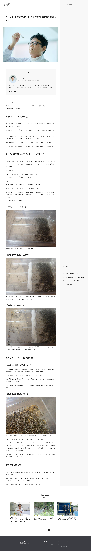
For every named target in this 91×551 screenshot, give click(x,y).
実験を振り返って (69, 284)
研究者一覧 (60, 541)
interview (11, 91)
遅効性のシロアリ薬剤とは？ (71, 273)
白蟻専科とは (52, 541)
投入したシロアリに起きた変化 (72, 281)
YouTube (58, 544)
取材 (59, 521)
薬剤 (14, 523)
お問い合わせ (68, 541)
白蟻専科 (8, 4)
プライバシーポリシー (67, 544)
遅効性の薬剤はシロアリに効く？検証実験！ (75, 277)
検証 (11, 523)
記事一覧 (45, 541)
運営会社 (52, 544)
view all (44, 530)
